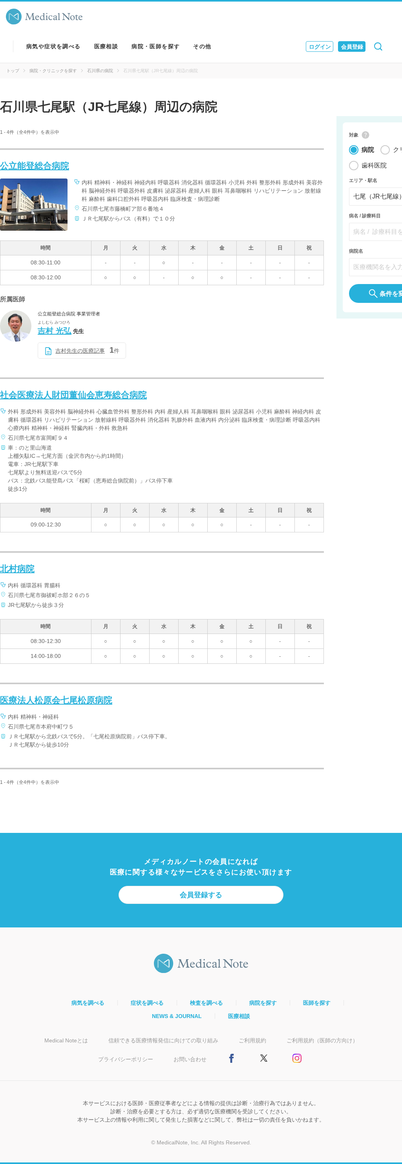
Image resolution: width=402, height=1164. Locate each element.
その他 (202, 46)
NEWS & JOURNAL (177, 1016)
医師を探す (317, 1003)
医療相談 (106, 46)
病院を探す (263, 1003)
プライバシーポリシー (125, 1059)
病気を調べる (87, 1003)
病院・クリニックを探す (53, 70)
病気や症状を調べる (53, 46)
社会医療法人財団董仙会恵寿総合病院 (73, 395)
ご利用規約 (252, 1040)
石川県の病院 (100, 70)
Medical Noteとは (66, 1040)
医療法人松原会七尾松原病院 (56, 700)
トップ (12, 70)
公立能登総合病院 (34, 166)
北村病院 (17, 569)
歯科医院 (374, 165)
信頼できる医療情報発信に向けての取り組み (163, 1040)
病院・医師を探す (156, 46)
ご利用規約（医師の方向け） (322, 1040)
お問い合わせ (190, 1059)
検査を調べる (206, 1003)
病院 (368, 149)
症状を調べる (147, 1003)
